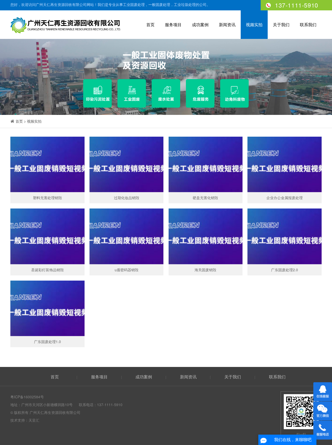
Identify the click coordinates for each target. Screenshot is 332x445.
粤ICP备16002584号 (27, 396)
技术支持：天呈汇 (24, 420)
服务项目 (173, 24)
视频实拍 (254, 24)
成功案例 (200, 24)
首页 (150, 24)
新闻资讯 (227, 24)
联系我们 (308, 24)
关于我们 (281, 24)
